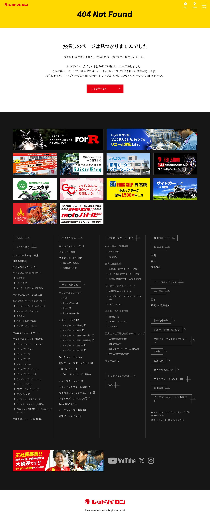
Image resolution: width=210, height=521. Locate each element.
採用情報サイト (162, 238)
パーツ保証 (22, 283)
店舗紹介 (158, 247)
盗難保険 (21, 316)
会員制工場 (114, 316)
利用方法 (158, 388)
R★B (65, 298)
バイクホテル (115, 304)
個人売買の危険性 (71, 263)
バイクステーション (69, 381)
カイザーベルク (67, 320)
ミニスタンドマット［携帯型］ (31, 404)
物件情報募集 (161, 320)
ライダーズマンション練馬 (73, 398)
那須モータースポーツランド (74, 363)
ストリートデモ (24, 364)
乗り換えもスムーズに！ (72, 246)
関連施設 (155, 267)
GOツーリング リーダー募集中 (77, 374)
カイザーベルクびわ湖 (73, 345)
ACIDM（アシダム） (118, 321)
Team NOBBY (66, 404)
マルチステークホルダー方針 (169, 379)
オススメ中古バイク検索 (26, 255)
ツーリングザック (25, 384)
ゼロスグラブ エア (25, 349)
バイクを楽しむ (70, 284)
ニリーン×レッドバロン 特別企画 (166, 420)
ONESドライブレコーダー (29, 389)
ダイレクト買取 (67, 252)
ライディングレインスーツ (29, 379)
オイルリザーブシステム (28, 311)
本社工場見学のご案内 (119, 354)
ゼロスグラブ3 (23, 354)
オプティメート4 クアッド (29, 399)
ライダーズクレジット (27, 326)
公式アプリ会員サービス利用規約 (170, 399)
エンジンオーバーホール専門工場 (124, 349)
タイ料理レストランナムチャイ (75, 392)
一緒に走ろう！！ (68, 369)
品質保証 (21, 278)
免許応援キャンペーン (24, 267)
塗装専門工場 (115, 344)
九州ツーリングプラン (70, 416)
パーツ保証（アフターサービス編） (125, 274)
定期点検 (113, 257)
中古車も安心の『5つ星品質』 (29, 295)
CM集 (157, 351)
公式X (65, 308)
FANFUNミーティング (70, 357)
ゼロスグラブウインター (28, 369)
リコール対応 (112, 360)
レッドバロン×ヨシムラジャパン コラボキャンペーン (170, 414)
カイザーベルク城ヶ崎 (73, 325)
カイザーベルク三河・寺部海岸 (77, 340)
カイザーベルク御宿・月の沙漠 (77, 335)
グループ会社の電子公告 (167, 329)
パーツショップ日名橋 (70, 410)
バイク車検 (114, 251)
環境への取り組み (160, 305)
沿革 (153, 299)
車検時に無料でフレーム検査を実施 (125, 279)
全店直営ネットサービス (120, 291)
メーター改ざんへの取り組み (30, 288)
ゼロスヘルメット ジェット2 (30, 344)
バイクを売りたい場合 (70, 257)
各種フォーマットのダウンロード (170, 341)
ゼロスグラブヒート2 (26, 374)
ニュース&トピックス (165, 282)
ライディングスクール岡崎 (73, 387)
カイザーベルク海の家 (73, 350)
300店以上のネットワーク (26, 333)
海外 (153, 261)
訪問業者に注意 (70, 268)
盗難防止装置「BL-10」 (27, 321)
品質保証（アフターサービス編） (124, 269)
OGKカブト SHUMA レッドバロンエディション (34, 410)
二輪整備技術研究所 (118, 339)
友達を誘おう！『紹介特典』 (28, 419)
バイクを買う (23, 247)
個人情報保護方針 (163, 369)
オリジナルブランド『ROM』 (28, 339)
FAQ (110, 385)
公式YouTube (69, 303)
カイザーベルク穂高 (72, 330)
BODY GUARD (23, 394)
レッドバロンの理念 (118, 376)
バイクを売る (69, 238)
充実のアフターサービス (121, 238)
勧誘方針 (158, 360)
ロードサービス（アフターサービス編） (125, 298)
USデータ (113, 326)
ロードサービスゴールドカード (31, 306)
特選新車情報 (20, 261)
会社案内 (158, 291)
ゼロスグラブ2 (23, 359)
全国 (153, 255)
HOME (19, 238)
